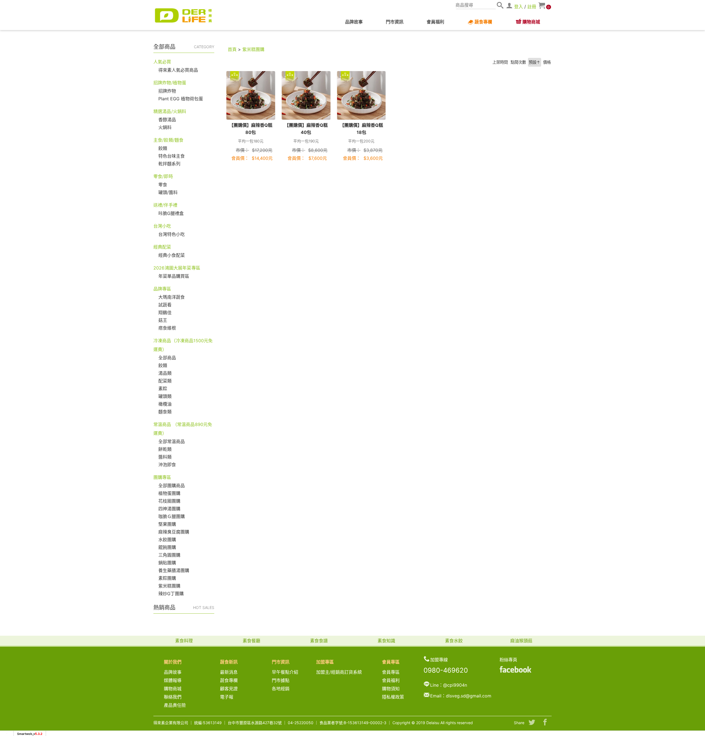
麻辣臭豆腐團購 (173, 532)
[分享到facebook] (545, 722)
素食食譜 (319, 640)
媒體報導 (172, 680)
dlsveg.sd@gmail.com (468, 696)
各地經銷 (280, 688)
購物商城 (531, 22)
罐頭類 (165, 396)
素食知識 (386, 640)
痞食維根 (167, 328)
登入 (518, 6)
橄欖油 (165, 404)
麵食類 (165, 411)
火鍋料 (165, 127)
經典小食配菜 (171, 255)
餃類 (162, 148)
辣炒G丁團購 (171, 593)
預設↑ (534, 62)
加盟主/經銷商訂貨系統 (339, 672)
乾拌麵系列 (169, 163)
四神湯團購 (169, 508)
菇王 (162, 320)
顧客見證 (229, 688)
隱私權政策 (393, 697)
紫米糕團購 (169, 586)
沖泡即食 (167, 464)
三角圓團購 (169, 555)
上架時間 (500, 62)
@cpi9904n (455, 685)
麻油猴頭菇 (521, 640)
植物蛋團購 (169, 493)
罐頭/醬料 (168, 192)
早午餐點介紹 (285, 672)
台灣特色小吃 (171, 234)
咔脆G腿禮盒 (171, 213)
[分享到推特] (531, 722)
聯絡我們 (172, 697)
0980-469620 (446, 670)
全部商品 (167, 357)
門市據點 (280, 680)
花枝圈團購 (169, 501)
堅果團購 (167, 524)
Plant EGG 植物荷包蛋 (180, 98)
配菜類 (165, 381)
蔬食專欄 (483, 22)
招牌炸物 (167, 91)
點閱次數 (518, 62)
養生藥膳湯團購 (173, 570)
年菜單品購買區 (173, 276)
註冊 (531, 6)
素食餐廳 (251, 640)
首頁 (232, 49)
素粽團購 (167, 578)
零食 (162, 184)
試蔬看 (165, 305)
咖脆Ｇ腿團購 (171, 516)
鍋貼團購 (167, 562)
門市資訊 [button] (394, 22)
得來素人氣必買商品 (178, 70)
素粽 (162, 388)
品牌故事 (354, 22)
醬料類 (165, 457)
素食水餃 (454, 640)
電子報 (226, 697)
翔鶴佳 (165, 312)
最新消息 (231, 672)
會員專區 (391, 672)
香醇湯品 (167, 119)
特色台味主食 (171, 156)
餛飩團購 (167, 547)
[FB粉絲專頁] (516, 669)
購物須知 (391, 688)
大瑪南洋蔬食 (171, 297)
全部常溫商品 (171, 441)
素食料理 (184, 640)
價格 (547, 62)
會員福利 (435, 22)
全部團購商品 (171, 485)
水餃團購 (167, 539)
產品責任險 (175, 705)
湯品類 (165, 373)
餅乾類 (165, 449)
